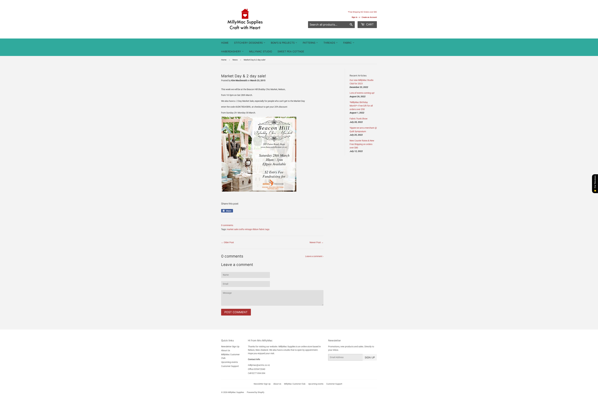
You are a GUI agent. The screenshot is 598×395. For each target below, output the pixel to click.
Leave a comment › (314, 256)
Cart (369, 24)
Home (225, 42)
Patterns (309, 42)
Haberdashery (231, 51)
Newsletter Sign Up (230, 346)
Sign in (354, 17)
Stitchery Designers (248, 42)
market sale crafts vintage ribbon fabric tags (248, 229)
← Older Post (227, 242)
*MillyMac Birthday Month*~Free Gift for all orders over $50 (361, 106)
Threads (329, 42)
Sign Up (370, 357)
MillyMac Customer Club (294, 384)
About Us (225, 350)
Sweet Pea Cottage (291, 51)
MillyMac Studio (260, 51)
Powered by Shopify (255, 392)
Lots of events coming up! (362, 93)
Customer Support (230, 366)
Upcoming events (229, 362)
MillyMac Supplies (236, 392)
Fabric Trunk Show (359, 118)
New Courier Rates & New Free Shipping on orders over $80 (362, 144)
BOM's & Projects (283, 42)
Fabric (348, 42)
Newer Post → (316, 242)
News (235, 60)
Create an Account (369, 17)
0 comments (227, 225)
